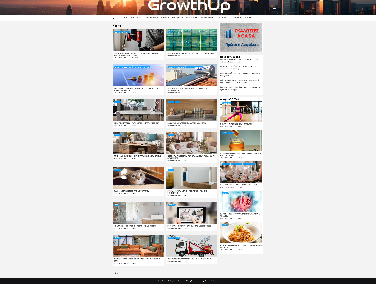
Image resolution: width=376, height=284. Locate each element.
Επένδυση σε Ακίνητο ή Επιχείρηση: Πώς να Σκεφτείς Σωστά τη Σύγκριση (241, 74)
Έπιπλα (117, 102)
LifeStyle (234, 18)
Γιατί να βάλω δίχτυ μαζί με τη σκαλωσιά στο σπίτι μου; (190, 53)
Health (231, 132)
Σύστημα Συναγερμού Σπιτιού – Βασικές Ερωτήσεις (189, 226)
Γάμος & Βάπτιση (249, 164)
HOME (125, 18)
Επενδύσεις (177, 18)
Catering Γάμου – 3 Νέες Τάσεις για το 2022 (238, 184)
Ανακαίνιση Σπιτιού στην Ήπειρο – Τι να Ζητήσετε (135, 226)
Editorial (222, 18)
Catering (226, 164)
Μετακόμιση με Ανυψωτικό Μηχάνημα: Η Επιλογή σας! (190, 259)
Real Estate (192, 18)
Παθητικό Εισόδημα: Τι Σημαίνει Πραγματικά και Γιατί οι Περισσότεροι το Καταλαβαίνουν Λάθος (240, 81)
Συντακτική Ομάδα (122, 57)
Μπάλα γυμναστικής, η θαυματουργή (236, 124)
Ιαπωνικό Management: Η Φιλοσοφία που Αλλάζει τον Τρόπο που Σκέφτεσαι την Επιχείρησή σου (239, 60)
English (249, 18)
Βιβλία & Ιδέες (208, 18)
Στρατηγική (136, 18)
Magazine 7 (204, 281)
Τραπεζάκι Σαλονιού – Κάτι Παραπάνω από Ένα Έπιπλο (137, 156)
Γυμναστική (226, 103)
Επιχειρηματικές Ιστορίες (157, 18)
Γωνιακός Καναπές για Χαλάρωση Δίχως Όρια (186, 123)
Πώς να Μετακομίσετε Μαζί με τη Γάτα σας (132, 191)
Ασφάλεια (171, 205)
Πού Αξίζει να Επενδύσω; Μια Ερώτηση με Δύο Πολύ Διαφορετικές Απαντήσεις (238, 67)
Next (117, 273)
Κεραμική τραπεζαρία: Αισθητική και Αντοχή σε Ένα (136, 123)
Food (224, 132)
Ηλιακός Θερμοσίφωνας (141, 67)
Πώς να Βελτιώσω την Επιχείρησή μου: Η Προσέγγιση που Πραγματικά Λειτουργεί (240, 88)
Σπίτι (127, 32)
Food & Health (236, 164)
